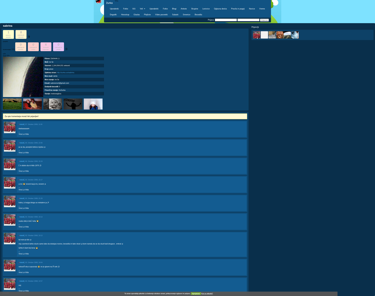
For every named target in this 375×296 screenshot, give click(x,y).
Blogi (174, 9)
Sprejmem (196, 294)
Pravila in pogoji (238, 9)
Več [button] (142, 9)
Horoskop (125, 14)
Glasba (137, 14)
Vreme (262, 9)
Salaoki (175, 14)
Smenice (186, 14)
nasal (21, 124)
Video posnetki (161, 14)
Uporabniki (114, 9)
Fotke (125, 9)
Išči (133, 9)
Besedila (198, 14)
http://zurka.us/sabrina (65, 73)
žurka (109, 2)
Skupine (194, 9)
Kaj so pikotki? (207, 294)
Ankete (184, 9)
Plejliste (147, 14)
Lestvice (206, 9)
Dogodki (113, 14)
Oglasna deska (220, 9)
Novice (252, 9)
